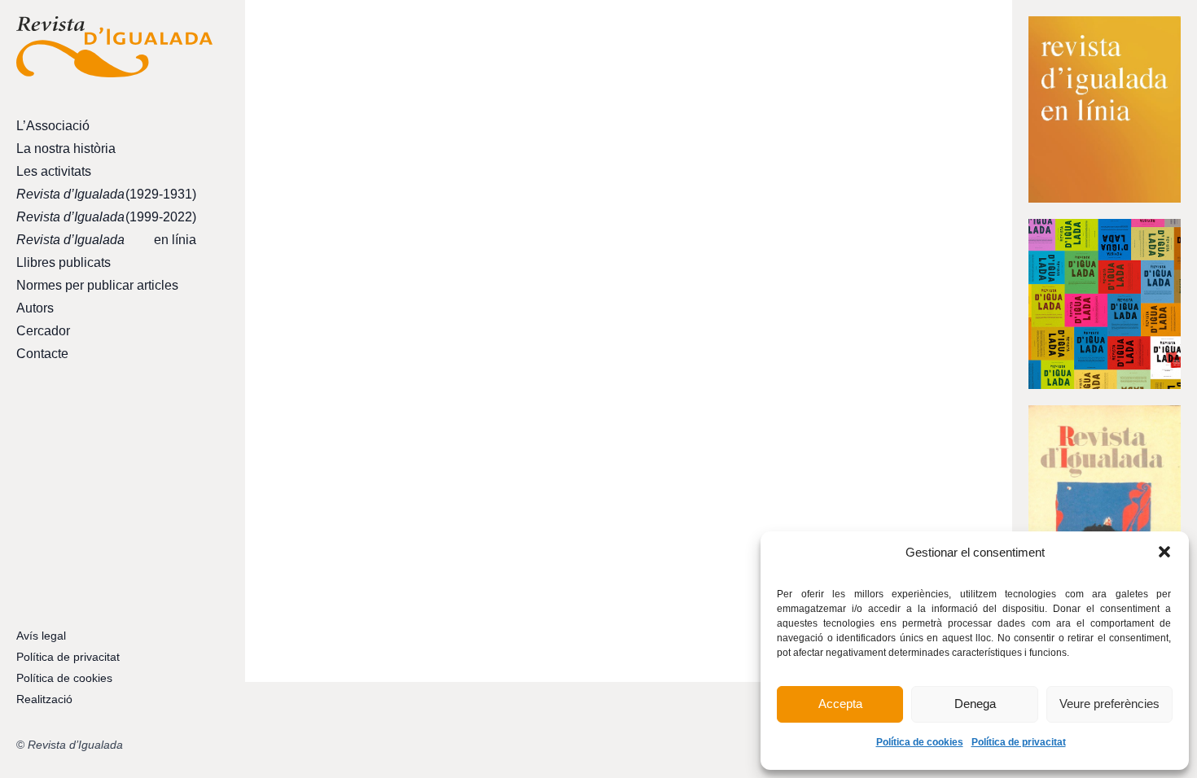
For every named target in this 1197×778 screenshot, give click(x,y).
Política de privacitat (1018, 742)
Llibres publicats (63, 262)
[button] (1164, 552)
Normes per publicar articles (97, 285)
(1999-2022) (106, 217)
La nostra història (66, 148)
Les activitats (53, 171)
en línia (106, 240)
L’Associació (53, 126)
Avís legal (41, 635)
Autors (35, 308)
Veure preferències (1109, 703)
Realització (44, 699)
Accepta (840, 703)
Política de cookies (919, 742)
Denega (975, 703)
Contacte (42, 354)
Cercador (43, 331)
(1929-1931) (106, 194)
